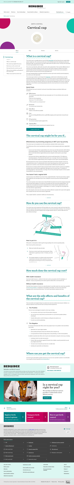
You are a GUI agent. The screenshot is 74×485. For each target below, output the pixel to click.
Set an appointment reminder (47, 469)
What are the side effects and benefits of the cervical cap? (15, 71)
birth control (31, 429)
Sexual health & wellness (9, 473)
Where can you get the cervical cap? (14, 73)
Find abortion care (27, 469)
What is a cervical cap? (11, 61)
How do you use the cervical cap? (13, 65)
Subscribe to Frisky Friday (48, 466)
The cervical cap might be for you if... (14, 63)
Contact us (66, 471)
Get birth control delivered (28, 472)
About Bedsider (67, 466)
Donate (65, 468)
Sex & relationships (8, 471)
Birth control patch (9, 456)
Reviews (43, 50)
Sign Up (59, 1)
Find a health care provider (28, 467)
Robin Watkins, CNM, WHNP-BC (54, 370)
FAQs (30, 50)
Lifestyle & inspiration (8, 475)
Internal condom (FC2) (33, 449)
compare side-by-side (35, 129)
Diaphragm (31, 442)
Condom (30, 445)
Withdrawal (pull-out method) (58, 442)
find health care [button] (47, 397)
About (17, 50)
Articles (56, 50)
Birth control (6, 16)
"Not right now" (55, 449)
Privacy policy (61, 481)
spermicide (51, 60)
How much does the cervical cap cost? (14, 68)
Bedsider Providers (18, 1)
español (68, 1)
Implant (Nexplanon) (9, 445)
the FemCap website (32, 287)
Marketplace (66, 473)
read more (49, 197)
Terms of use (54, 481)
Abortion (5, 468)
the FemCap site (44, 359)
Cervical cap (31, 452)
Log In (63, 1)
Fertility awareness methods (34, 456)
